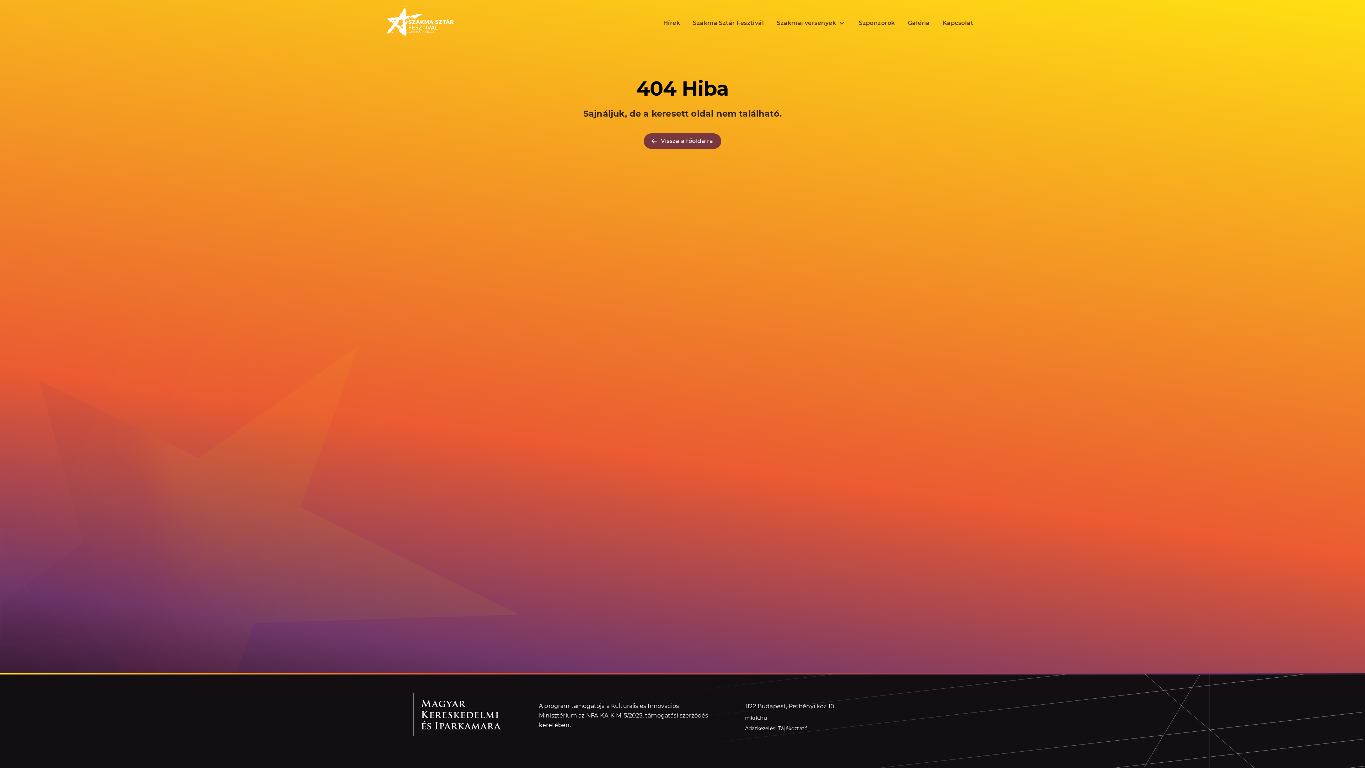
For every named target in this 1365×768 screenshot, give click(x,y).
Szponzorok (877, 23)
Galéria (919, 23)
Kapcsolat (958, 23)
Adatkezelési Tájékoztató (776, 728)
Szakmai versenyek (806, 23)
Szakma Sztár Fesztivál (728, 23)
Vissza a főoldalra (687, 141)
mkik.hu (756, 717)
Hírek (671, 23)
